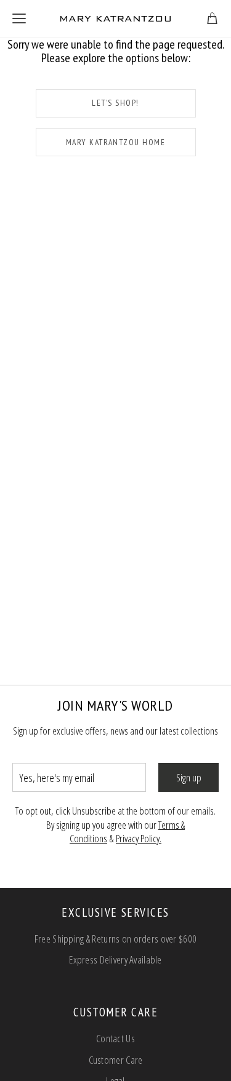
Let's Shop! (115, 102)
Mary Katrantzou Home (116, 142)
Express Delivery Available (115, 959)
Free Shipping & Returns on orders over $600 (115, 938)
